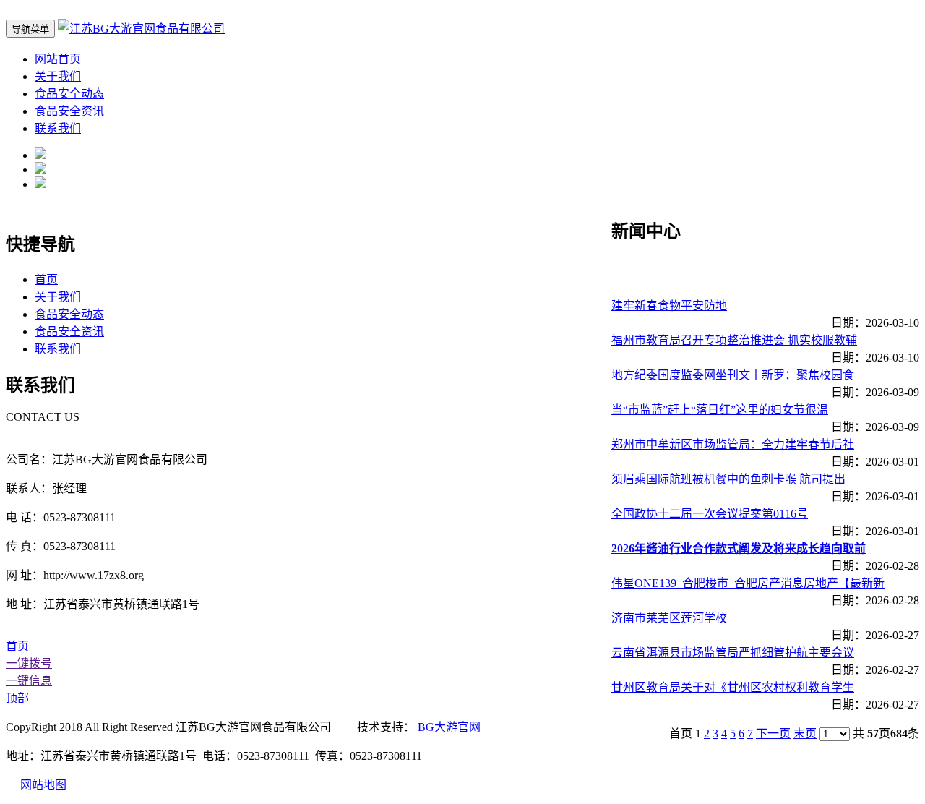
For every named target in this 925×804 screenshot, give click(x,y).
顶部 (17, 698)
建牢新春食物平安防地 (669, 305)
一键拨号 (29, 663)
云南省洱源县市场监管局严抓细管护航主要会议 (732, 652)
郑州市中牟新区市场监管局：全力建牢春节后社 (732, 444)
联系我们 (58, 128)
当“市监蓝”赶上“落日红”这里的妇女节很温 (719, 409)
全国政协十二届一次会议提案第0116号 (709, 514)
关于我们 (58, 76)
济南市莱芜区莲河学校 (669, 618)
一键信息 (29, 681)
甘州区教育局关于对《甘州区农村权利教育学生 (732, 687)
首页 (46, 279)
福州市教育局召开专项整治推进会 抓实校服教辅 (734, 340)
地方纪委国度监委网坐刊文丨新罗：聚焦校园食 (732, 375)
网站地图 (43, 785)
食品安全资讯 (69, 111)
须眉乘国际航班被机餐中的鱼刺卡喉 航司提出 (728, 479)
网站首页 (58, 59)
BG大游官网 (449, 727)
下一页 (773, 733)
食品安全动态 (69, 93)
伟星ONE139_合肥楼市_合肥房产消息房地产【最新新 (748, 583)
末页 (805, 733)
